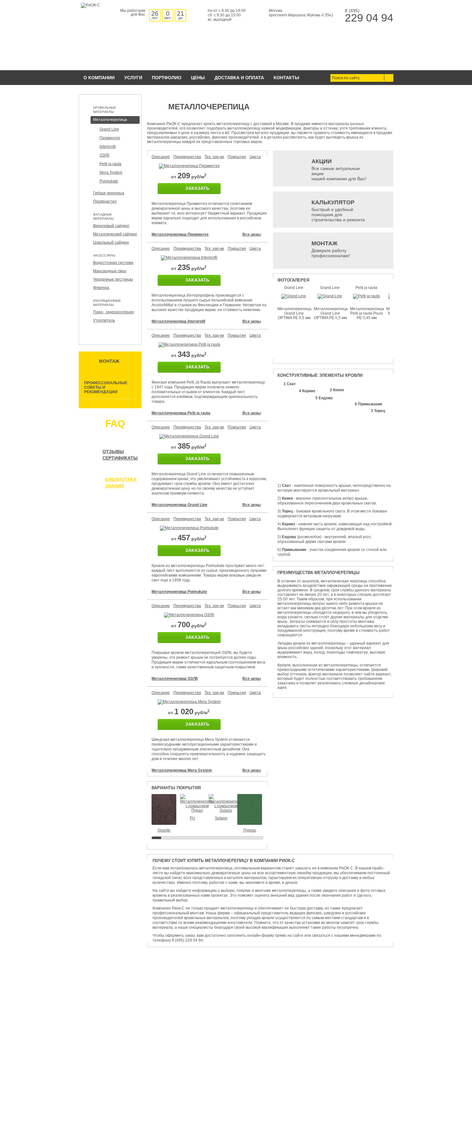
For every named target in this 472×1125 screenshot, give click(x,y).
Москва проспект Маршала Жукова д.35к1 (301, 12)
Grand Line (109, 129)
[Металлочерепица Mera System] (189, 701)
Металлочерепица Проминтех (180, 234)
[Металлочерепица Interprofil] (189, 257)
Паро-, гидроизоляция (113, 312)
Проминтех (110, 138)
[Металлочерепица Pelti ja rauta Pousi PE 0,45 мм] (366, 296)
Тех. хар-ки (214, 157)
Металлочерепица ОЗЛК (175, 678)
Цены (198, 77)
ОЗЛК (104, 155)
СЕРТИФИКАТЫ (120, 458)
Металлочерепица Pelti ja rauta (181, 413)
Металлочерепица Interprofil (178, 321)
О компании (99, 77)
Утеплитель (104, 320)
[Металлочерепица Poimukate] (189, 528)
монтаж (109, 361)
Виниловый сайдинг (111, 226)
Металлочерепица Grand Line (179, 505)
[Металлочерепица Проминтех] (189, 166)
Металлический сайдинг (115, 234)
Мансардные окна (109, 271)
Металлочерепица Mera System (182, 770)
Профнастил (105, 201)
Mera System (111, 172)
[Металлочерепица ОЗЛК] (189, 615)
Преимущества (187, 157)
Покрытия (237, 157)
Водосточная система (113, 262)
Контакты (286, 77)
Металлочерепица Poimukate (179, 591)
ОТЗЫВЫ (113, 451)
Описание (161, 157)
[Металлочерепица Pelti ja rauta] (189, 344)
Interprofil (108, 146)
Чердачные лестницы (113, 279)
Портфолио (166, 77)
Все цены (251, 234)
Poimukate (109, 181)
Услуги (133, 77)
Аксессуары (104, 255)
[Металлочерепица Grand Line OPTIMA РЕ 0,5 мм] (293, 296)
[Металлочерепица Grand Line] (189, 436)
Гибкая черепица (108, 193)
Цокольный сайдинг (111, 242)
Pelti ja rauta (110, 164)
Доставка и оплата (239, 77)
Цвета (255, 157)
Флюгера (101, 287)
